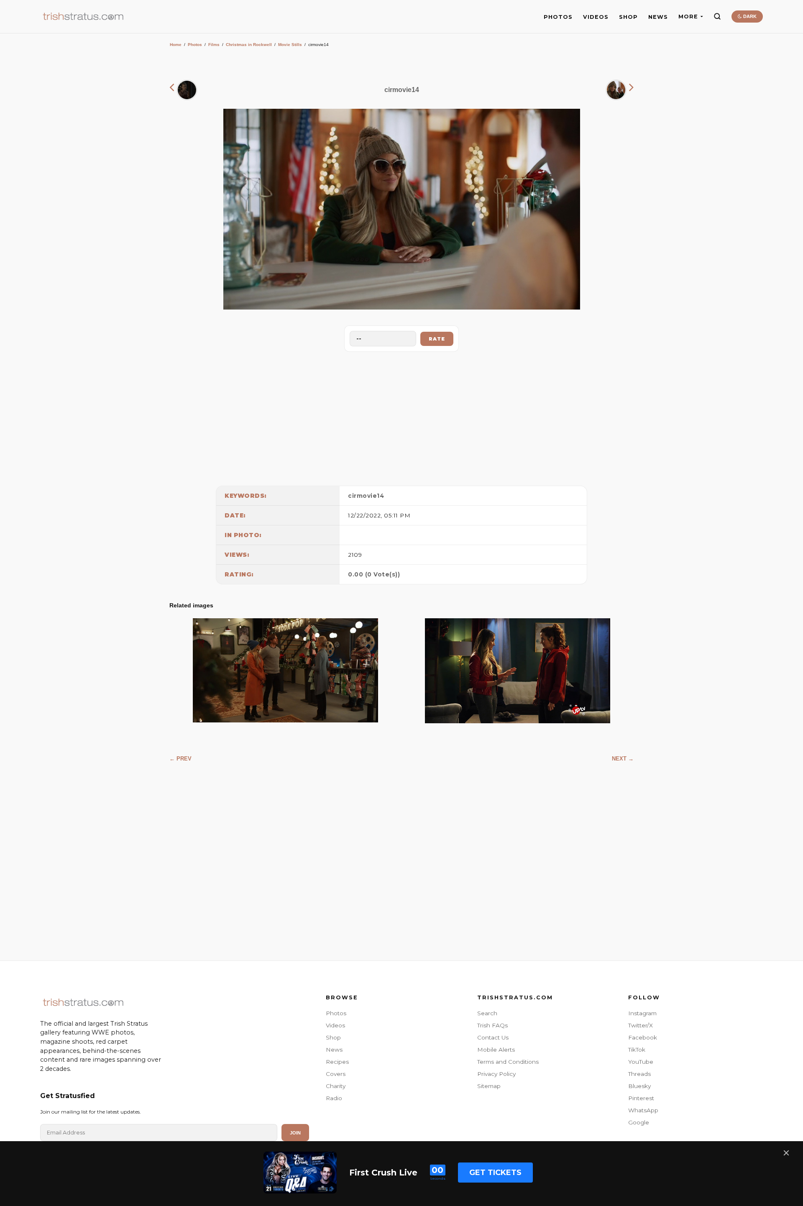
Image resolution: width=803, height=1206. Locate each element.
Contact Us (493, 1037)
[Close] (786, 1153)
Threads (639, 1073)
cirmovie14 (366, 495)
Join (295, 1132)
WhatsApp (643, 1110)
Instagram (642, 1013)
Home (176, 44)
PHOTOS (558, 17)
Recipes (337, 1061)
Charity (335, 1086)
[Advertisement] (401, 416)
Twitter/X (640, 1025)
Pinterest (641, 1098)
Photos (195, 44)
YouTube (640, 1061)
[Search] (717, 16)
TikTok (636, 1049)
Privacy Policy (496, 1073)
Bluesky (639, 1086)
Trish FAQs (492, 1025)
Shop (333, 1037)
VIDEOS (596, 17)
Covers (335, 1073)
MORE (688, 16)
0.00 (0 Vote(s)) (374, 574)
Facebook (642, 1037)
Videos (335, 1025)
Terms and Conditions (508, 1061)
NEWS (658, 17)
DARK (749, 16)
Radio (334, 1098)
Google (638, 1122)
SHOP (628, 17)
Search (487, 1013)
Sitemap (489, 1086)
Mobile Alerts (496, 1049)
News (334, 1049)
